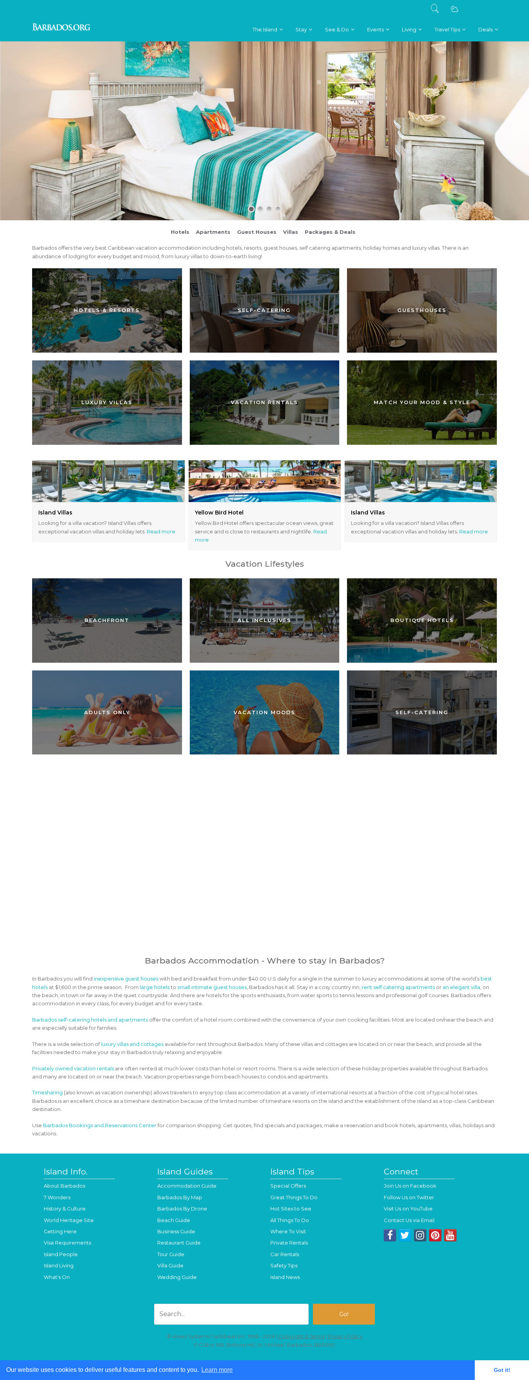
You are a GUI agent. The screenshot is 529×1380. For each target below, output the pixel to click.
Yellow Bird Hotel (219, 512)
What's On (57, 1277)
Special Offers (288, 1186)
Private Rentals (289, 1242)
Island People (61, 1254)
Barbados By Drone (182, 1208)
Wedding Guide (177, 1277)
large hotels (155, 987)
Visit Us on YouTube (408, 1208)
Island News (285, 1277)
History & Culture (65, 1208)
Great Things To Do (294, 1197)
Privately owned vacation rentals (73, 1068)
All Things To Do (289, 1220)
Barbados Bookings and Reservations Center (99, 1125)
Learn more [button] (217, 1369)
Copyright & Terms (301, 1336)
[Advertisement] (264, 892)
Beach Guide (173, 1220)
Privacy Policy (345, 1336)
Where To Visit (288, 1231)
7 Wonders (57, 1197)
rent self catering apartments (398, 987)
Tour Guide (170, 1254)
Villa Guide (170, 1265)
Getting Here (60, 1231)
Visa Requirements (67, 1242)
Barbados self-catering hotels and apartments (90, 1020)
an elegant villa (461, 987)
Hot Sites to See (290, 1208)
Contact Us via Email (409, 1220)
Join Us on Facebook (410, 1186)
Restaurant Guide (179, 1242)
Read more (161, 531)
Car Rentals (284, 1254)
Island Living (59, 1265)
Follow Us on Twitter (409, 1197)
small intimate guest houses (212, 987)
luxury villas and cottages (132, 1044)
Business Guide (176, 1231)
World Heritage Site (69, 1220)
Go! (344, 1314)
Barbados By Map (179, 1197)
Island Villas (55, 512)
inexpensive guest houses (126, 978)
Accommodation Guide (186, 1186)
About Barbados (64, 1186)
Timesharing (47, 1092)
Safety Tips (283, 1265)
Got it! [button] (502, 1370)
